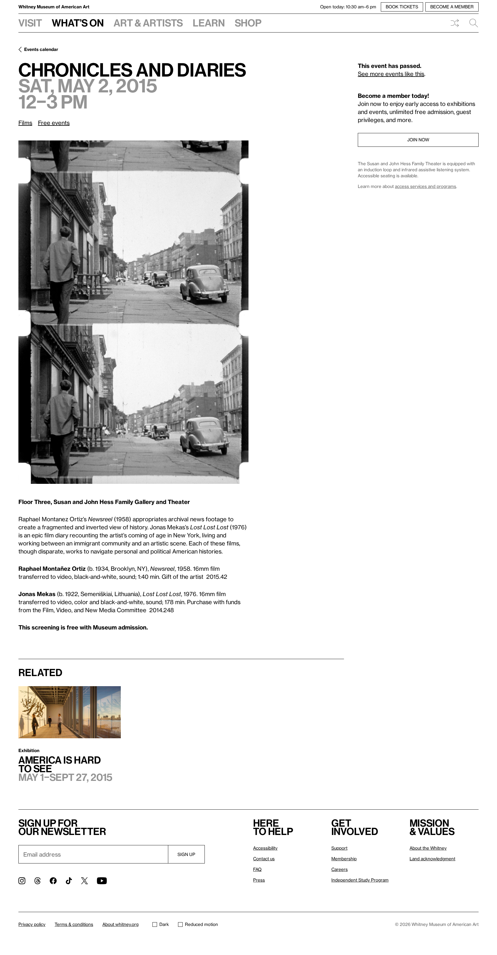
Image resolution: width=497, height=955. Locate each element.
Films (25, 122)
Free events (54, 122)
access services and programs (425, 186)
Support (339, 848)
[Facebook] (53, 881)
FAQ (257, 869)
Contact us (264, 858)
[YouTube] (101, 881)
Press (259, 879)
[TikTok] (69, 881)
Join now (418, 139)
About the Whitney (428, 848)
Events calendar (41, 49)
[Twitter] (84, 881)
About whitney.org (120, 924)
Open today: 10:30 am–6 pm (348, 6)
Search (471, 23)
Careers (339, 869)
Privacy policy (31, 924)
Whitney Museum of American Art (53, 6)
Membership (344, 858)
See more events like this (391, 73)
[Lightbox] (133, 312)
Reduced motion (201, 924)
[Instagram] (22, 881)
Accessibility (265, 848)
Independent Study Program (360, 879)
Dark (164, 924)
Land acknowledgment (432, 858)
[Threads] (37, 881)
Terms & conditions (74, 924)
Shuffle (454, 23)
